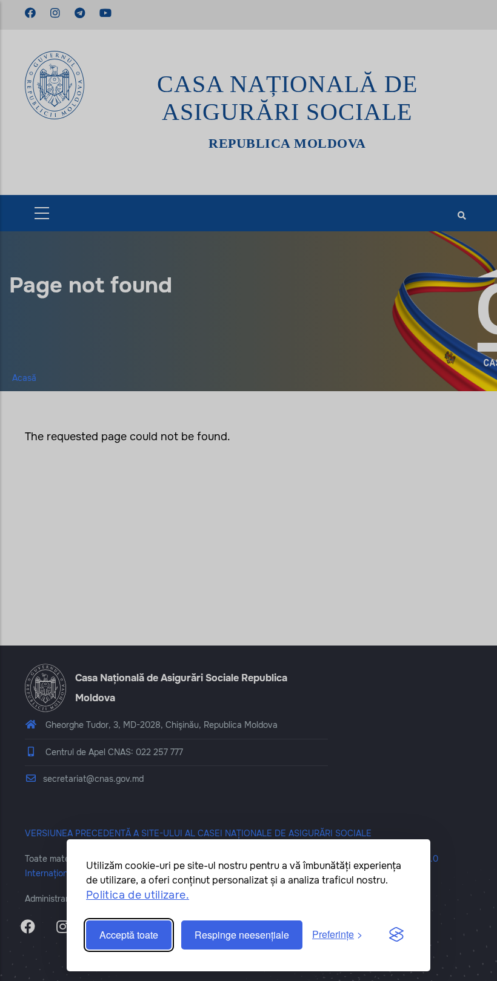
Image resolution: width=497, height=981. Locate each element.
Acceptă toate (128, 935)
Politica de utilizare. (137, 895)
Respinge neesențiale (242, 935)
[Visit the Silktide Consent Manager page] (396, 935)
